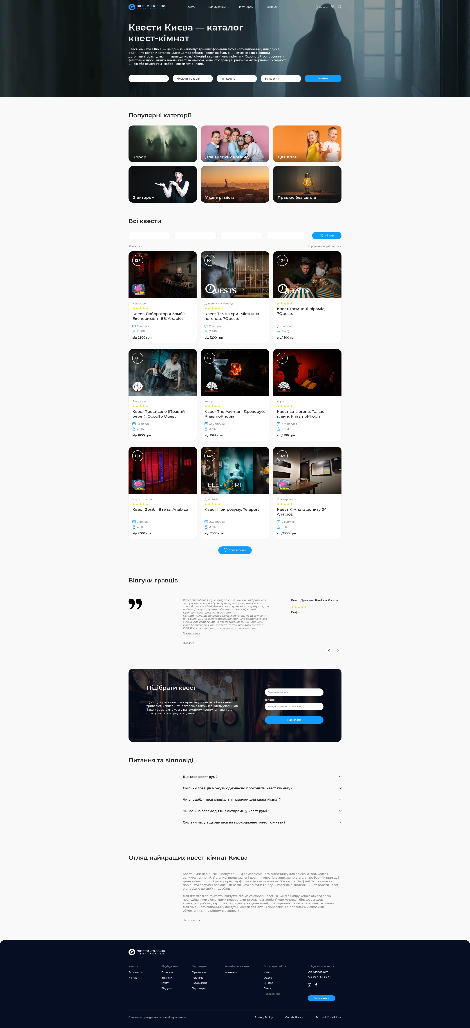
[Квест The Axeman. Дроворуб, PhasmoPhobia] (235, 395)
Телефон (270, 700)
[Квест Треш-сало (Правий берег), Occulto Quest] (163, 395)
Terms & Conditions (328, 1017)
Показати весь (191, 633)
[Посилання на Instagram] (309, 984)
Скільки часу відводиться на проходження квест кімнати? (234, 822)
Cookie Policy (294, 1017)
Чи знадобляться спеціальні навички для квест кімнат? (232, 800)
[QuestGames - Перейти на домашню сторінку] (147, 7)
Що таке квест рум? (200, 777)
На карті (134, 977)
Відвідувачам (217, 7)
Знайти (323, 78)
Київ (267, 972)
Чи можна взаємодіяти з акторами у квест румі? (226, 811)
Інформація (199, 983)
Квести (191, 7)
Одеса (268, 977)
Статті (165, 983)
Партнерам (245, 7)
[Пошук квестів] (339, 7)
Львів (267, 988)
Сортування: (323, 246)
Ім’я (267, 685)
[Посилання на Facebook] (316, 984)
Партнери (199, 988)
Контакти (271, 7)
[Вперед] (338, 650)
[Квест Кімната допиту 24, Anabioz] (307, 493)
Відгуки (166, 988)
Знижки (166, 977)
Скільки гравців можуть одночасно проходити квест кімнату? (237, 788)
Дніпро (268, 983)
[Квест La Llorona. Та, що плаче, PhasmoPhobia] (307, 395)
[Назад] (329, 650)
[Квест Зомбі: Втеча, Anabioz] (163, 493)
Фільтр (329, 235)
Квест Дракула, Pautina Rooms (314, 600)
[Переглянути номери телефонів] (333, 7)
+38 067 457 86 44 (319, 976)
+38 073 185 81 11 (318, 972)
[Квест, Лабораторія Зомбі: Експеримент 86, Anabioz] (163, 297)
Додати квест (321, 998)
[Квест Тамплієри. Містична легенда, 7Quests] (235, 297)
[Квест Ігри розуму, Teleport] (235, 493)
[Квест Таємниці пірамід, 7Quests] (307, 297)
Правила (167, 972)
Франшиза (199, 972)
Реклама (197, 977)
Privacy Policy (264, 1017)
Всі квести (136, 972)
